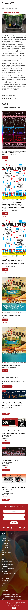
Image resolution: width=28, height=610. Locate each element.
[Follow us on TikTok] (12, 528)
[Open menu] (25, 3)
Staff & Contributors (8, 563)
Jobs (3, 585)
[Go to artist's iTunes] (9, 98)
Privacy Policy (6, 590)
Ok (14, 607)
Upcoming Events (6, 540)
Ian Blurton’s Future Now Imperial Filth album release (13, 488)
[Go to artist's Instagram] (7, 98)
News (3, 554)
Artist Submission (6, 582)
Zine (3, 8)
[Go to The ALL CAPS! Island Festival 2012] (14, 313)
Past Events (5, 547)
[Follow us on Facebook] (8, 528)
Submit (14, 522)
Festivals (4, 542)
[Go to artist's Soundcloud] (13, 98)
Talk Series (5, 545)
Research (4, 571)
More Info (4, 160)
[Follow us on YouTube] (20, 528)
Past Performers (11, 8)
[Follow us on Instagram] (4, 528)
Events (4, 538)
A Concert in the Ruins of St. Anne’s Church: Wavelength (12, 404)
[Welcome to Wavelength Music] (8, 3)
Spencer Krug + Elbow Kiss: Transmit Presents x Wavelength (13, 432)
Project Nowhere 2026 (10, 460)
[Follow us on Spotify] (24, 528)
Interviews (5, 556)
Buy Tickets (5, 413)
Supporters (5, 566)
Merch (3, 583)
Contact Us (5, 580)
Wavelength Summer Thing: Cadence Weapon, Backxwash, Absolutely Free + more (14, 151)
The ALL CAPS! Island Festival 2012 (11, 315)
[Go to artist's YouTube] (16, 98)
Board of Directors (7, 564)
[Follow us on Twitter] (16, 528)
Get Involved (5, 578)
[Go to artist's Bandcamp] (11, 98)
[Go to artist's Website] (3, 98)
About (3, 559)
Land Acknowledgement (8, 568)
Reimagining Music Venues (9, 573)
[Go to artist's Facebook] (5, 98)
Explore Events (7, 386)
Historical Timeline (7, 561)
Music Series (5, 543)
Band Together (6, 575)
